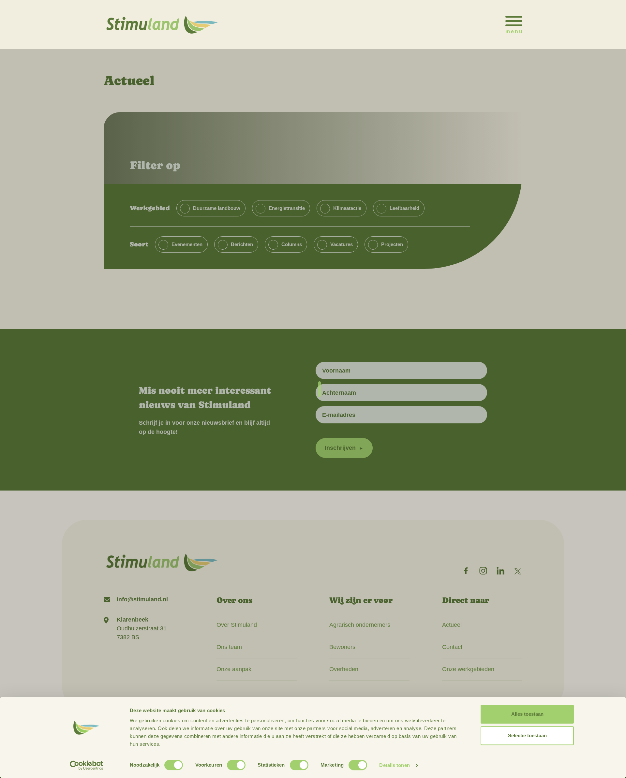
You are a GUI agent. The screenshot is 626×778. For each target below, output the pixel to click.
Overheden (343, 669)
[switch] (236, 765)
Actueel (452, 625)
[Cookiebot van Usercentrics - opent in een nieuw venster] (86, 765)
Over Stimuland (236, 625)
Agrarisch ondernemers (359, 625)
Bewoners (342, 647)
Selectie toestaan (527, 735)
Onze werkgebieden (468, 669)
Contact (452, 647)
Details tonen (394, 765)
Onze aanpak (233, 669)
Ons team (229, 647)
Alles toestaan (527, 714)
